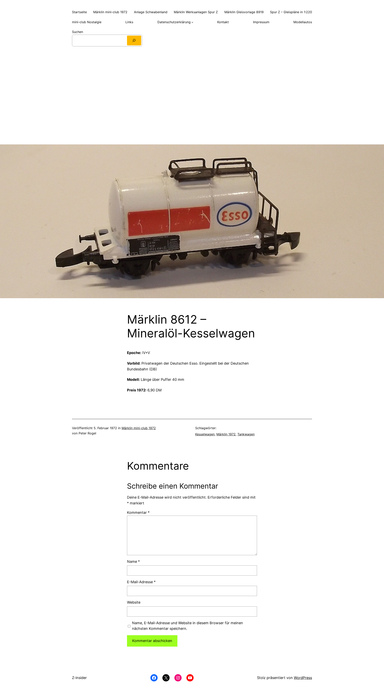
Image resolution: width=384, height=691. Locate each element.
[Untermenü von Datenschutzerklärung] (192, 22)
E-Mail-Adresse (141, 582)
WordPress (303, 678)
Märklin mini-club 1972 (139, 428)
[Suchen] (134, 40)
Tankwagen (246, 434)
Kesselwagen (205, 434)
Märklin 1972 (226, 434)
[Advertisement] (192, 105)
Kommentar (138, 512)
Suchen (77, 32)
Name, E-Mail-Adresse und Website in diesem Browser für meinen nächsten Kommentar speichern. (187, 626)
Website (133, 602)
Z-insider (79, 678)
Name (133, 561)
